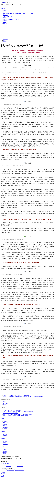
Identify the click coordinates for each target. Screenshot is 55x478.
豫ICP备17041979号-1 (6, 463)
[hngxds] (27, 2)
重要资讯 (5, 41)
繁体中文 (21, 470)
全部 (4, 13)
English (12, 470)
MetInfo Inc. (20, 466)
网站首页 (5, 10)
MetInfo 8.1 (8, 466)
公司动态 (5, 403)
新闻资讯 (5, 40)
